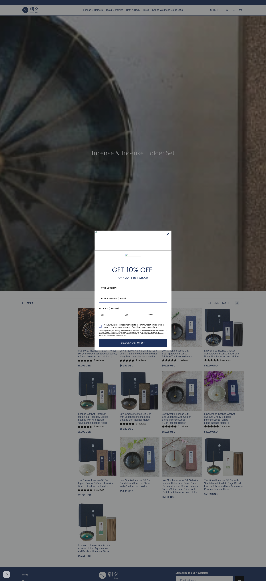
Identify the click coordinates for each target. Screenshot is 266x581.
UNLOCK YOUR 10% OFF (133, 342)
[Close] (167, 234)
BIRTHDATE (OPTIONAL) (109, 308)
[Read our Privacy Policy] (166, 331)
